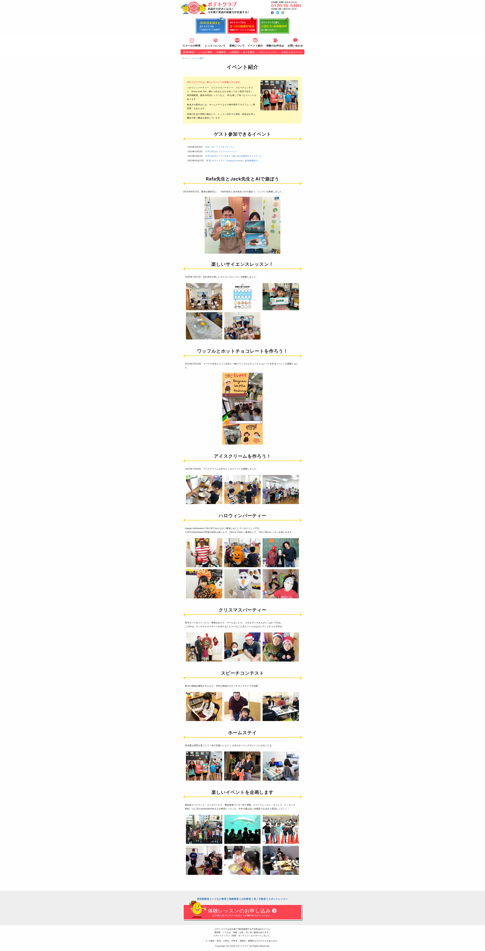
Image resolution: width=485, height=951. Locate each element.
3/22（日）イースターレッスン (220, 147)
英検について (237, 45)
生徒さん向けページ (291, 52)
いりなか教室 (205, 52)
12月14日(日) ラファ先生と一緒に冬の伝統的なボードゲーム (233, 156)
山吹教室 (234, 52)
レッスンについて (215, 45)
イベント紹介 (255, 45)
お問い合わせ (295, 45)
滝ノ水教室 (249, 52)
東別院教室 (189, 52)
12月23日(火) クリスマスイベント (221, 151)
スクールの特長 (192, 45)
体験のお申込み (275, 45)
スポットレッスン (268, 52)
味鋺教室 (221, 52)
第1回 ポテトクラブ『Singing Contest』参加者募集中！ (232, 160)
